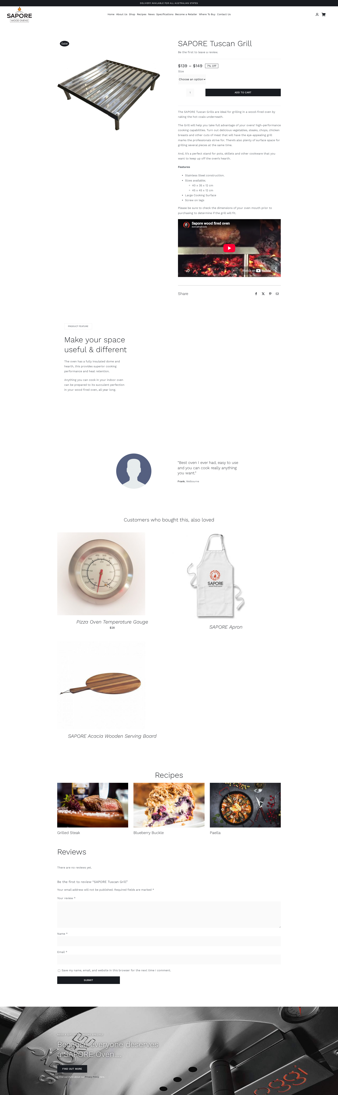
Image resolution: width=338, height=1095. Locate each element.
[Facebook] (256, 293)
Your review (66, 898)
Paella (215, 832)
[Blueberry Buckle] (168, 805)
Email (62, 952)
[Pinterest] (270, 293)
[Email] (277, 293)
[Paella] (245, 805)
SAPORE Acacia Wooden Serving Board (112, 736)
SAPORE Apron (225, 627)
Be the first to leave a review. (198, 52)
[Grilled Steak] (92, 805)
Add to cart (243, 92)
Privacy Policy (92, 1077)
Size (181, 71)
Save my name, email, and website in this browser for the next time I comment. (116, 970)
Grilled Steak (68, 832)
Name (62, 933)
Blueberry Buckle (148, 832)
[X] (263, 293)
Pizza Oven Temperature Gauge (112, 622)
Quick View (112, 574)
